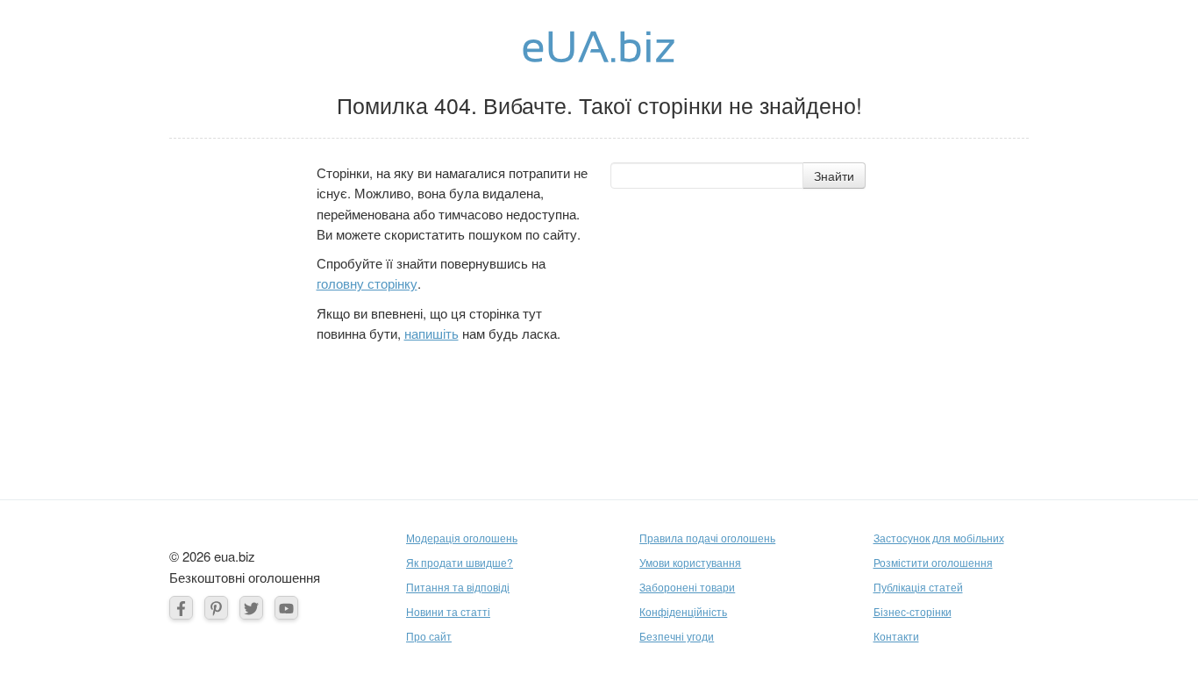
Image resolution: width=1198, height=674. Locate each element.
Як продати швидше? (459, 562)
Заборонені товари (687, 586)
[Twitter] (251, 608)
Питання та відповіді (458, 586)
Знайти (834, 175)
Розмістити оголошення (933, 562)
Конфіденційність (683, 611)
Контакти (896, 635)
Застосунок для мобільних (939, 537)
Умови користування (690, 562)
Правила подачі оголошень (707, 537)
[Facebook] (181, 608)
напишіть (431, 333)
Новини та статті (448, 611)
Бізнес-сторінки (913, 611)
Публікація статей (918, 586)
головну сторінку (367, 283)
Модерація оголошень (461, 537)
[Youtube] (286, 608)
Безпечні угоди (676, 635)
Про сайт (429, 635)
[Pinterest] (216, 608)
